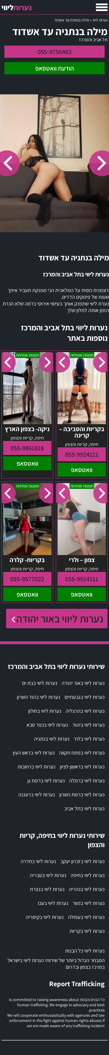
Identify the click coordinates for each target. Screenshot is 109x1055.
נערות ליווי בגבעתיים (85, 697)
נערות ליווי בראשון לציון (82, 766)
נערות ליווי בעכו (53, 903)
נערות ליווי (100, 20)
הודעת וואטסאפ (54, 68)
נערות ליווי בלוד (89, 738)
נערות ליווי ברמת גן (46, 780)
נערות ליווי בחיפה (88, 875)
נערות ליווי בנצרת (47, 889)
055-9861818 (27, 448)
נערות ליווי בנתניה (51, 738)
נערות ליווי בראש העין (34, 752)
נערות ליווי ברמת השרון (82, 794)
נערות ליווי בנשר (89, 903)
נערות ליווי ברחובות (37, 766)
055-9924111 (81, 454)
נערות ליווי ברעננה (36, 794)
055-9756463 (54, 52)
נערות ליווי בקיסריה (45, 917)
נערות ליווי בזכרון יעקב (82, 861)
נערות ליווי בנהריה (87, 889)
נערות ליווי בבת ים (39, 683)
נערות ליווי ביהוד (88, 724)
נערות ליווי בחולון (44, 710)
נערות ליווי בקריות (87, 931)
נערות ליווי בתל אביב (84, 808)
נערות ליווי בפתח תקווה (82, 752)
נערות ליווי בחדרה (38, 861)
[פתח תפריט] (101, 7)
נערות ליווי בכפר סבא (47, 724)
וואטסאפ (81, 470)
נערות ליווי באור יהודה (59, 618)
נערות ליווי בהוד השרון (38, 697)
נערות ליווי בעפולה (86, 917)
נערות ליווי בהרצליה (85, 710)
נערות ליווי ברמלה (87, 780)
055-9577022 (27, 579)
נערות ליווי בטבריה (48, 875)
